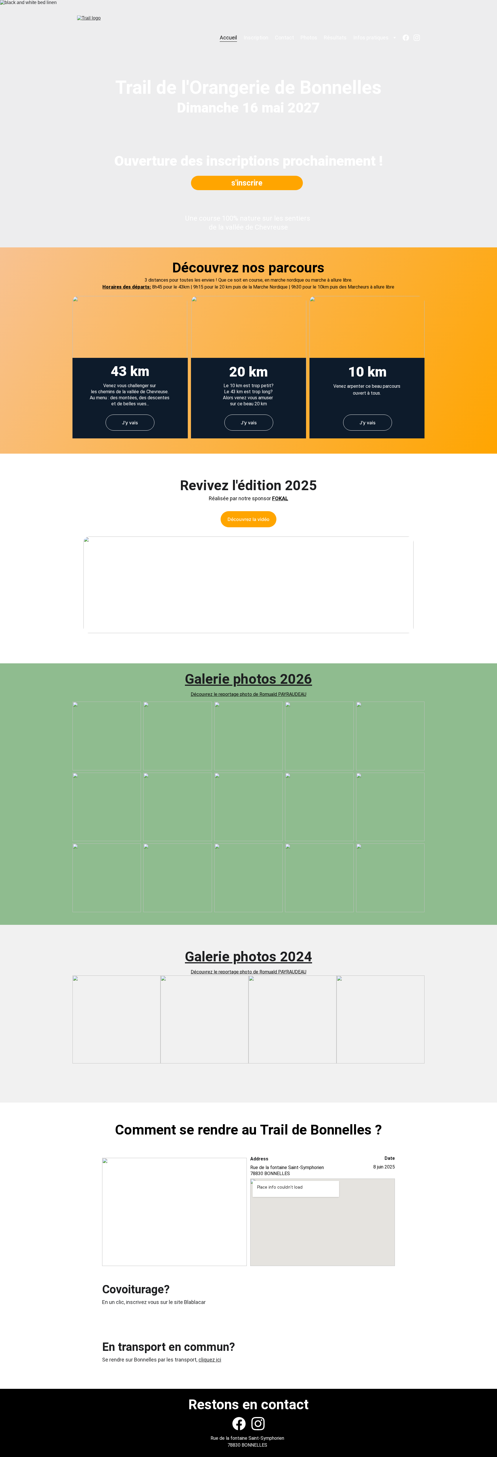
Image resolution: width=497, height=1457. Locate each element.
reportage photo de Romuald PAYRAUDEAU (262, 972)
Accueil (228, 37)
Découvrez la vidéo (248, 519)
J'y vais (130, 422)
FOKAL (280, 498)
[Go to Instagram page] (417, 38)
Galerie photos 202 (244, 679)
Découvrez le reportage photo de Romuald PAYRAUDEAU (248, 694)
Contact (284, 37)
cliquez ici (209, 1360)
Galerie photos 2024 (248, 956)
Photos (309, 37)
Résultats (335, 37)
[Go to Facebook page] (408, 38)
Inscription (256, 37)
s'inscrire (246, 183)
